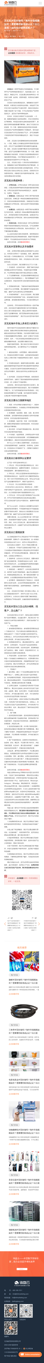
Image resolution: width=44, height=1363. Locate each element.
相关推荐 (22, 947)
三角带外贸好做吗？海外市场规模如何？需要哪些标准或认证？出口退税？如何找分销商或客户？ (24, 1032)
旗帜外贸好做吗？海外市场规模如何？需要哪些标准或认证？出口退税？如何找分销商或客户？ (23, 982)
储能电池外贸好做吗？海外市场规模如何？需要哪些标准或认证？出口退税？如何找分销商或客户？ (24, 1232)
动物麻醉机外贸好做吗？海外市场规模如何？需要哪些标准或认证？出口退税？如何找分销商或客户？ (24, 1132)
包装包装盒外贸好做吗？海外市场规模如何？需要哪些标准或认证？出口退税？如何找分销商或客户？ (24, 1082)
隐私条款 (14, 1356)
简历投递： (8, 1297)
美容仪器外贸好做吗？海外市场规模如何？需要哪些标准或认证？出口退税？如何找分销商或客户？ (24, 1183)
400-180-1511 (17, 1290)
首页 (5, 36)
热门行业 (22, 36)
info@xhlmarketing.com (21, 1294)
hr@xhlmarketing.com (19, 1297)
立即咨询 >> (22, 1269)
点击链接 (11, 53)
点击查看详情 (14, 994)
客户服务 (13, 36)
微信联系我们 (25, 242)
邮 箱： (8, 1294)
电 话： (8, 1290)
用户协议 (7, 1356)
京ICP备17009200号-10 (12, 1348)
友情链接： (8, 1301)
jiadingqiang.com (18, 1301)
